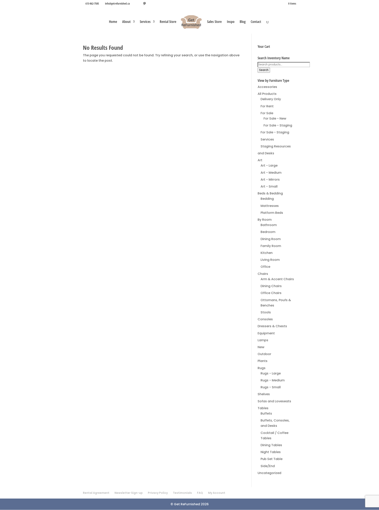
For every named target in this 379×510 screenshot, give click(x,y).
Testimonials (182, 493)
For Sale (267, 113)
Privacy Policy (158, 493)
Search (263, 70)
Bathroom (269, 225)
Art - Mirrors (270, 179)
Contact (256, 22)
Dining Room (271, 239)
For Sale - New (275, 118)
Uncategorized (269, 473)
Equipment (266, 333)
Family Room (271, 246)
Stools (266, 312)
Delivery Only (271, 99)
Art (260, 160)
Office (265, 266)
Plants (262, 361)
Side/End (268, 466)
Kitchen (267, 253)
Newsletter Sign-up (128, 493)
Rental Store (168, 22)
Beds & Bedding (270, 193)
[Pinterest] (144, 3)
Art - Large (269, 165)
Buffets (266, 413)
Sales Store (214, 22)
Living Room (270, 259)
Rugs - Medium (273, 380)
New (261, 347)
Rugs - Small (271, 387)
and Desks (266, 153)
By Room (265, 219)
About (126, 22)
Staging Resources (276, 146)
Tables (263, 408)
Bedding (267, 198)
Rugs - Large (271, 373)
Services (145, 22)
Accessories (267, 87)
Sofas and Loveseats (274, 401)
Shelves (264, 394)
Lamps (263, 340)
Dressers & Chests (272, 326)
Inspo (231, 22)
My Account (216, 493)
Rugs (261, 368)
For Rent (267, 106)
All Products (267, 93)
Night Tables (271, 452)
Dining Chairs (271, 286)
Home (113, 22)
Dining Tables (271, 445)
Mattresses (270, 206)
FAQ (200, 493)
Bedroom (268, 232)
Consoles (265, 319)
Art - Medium (271, 172)
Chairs (263, 273)
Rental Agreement (96, 493)
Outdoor (264, 354)
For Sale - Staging (278, 125)
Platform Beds (272, 212)
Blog (243, 22)
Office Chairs (271, 293)
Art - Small (269, 186)
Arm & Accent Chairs (277, 279)
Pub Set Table (271, 459)
